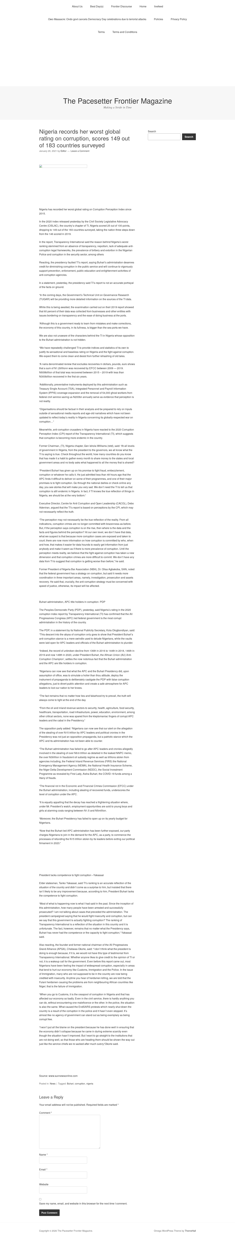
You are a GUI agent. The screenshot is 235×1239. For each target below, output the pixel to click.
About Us (77, 6)
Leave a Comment (80, 150)
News (52, 1083)
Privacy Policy (179, 19)
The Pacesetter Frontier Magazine (117, 100)
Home (143, 6)
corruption (80, 1083)
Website (43, 1184)
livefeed (158, 6)
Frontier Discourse (121, 6)
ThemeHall (190, 1230)
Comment (45, 1113)
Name (43, 1154)
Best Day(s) (96, 6)
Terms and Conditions (124, 32)
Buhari (70, 1083)
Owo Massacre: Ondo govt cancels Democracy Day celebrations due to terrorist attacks (97, 19)
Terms (101, 32)
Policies (158, 19)
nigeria (89, 1083)
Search (152, 131)
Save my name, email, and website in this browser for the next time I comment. (83, 1203)
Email (43, 1169)
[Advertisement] (117, 62)
